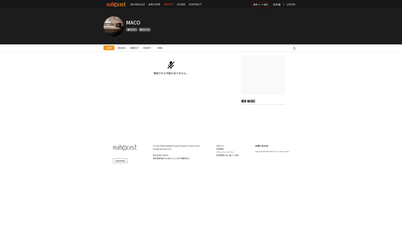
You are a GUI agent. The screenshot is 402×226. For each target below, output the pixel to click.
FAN (160, 47)
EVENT (147, 47)
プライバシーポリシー (225, 152)
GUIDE (181, 4)
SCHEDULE (137, 4)
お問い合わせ (261, 145)
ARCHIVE (154, 4)
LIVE (109, 47)
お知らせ (220, 145)
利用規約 (220, 149)
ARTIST (168, 4)
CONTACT (195, 4)
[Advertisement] (263, 75)
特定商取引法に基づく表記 (227, 155)
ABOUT (134, 47)
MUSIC (122, 47)
